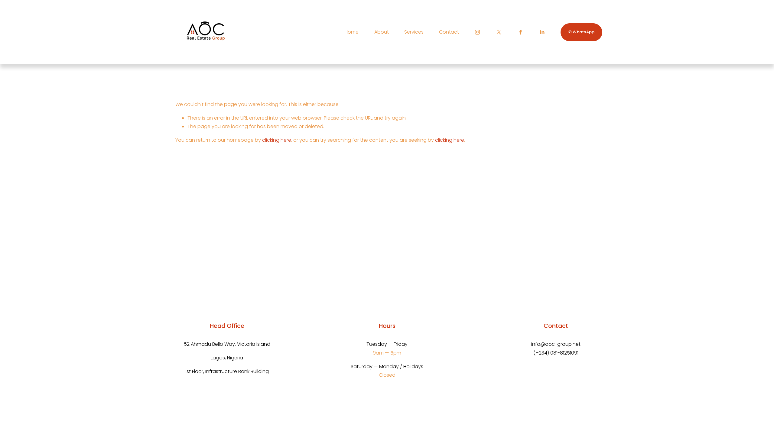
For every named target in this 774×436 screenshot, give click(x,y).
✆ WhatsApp (581, 32)
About (381, 31)
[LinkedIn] (542, 32)
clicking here (276, 140)
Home (352, 31)
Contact (449, 31)
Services (414, 31)
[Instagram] (477, 32)
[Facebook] (521, 32)
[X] (499, 32)
